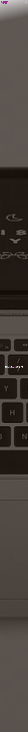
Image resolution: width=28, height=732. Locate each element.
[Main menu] (25, 2)
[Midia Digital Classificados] (4, 2)
